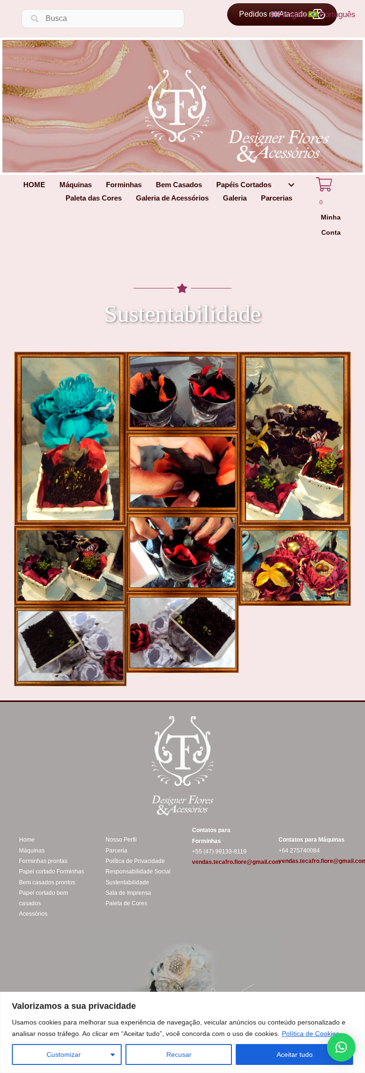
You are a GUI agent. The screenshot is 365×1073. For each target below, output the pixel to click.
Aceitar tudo (295, 1054)
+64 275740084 (299, 850)
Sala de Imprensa (128, 893)
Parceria (116, 850)
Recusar (179, 1054)
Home (27, 839)
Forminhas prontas (43, 861)
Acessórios (33, 913)
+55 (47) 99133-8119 (219, 851)
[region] (182, 1032)
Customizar (64, 1054)
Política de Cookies (310, 1033)
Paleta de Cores (126, 903)
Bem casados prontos (47, 882)
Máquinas (32, 850)
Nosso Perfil (121, 839)
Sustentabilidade (127, 882)
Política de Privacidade (135, 861)
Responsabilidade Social (138, 871)
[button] (291, 184)
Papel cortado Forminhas (51, 871)
